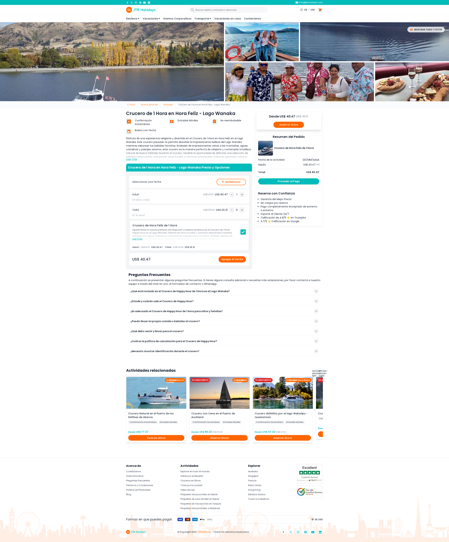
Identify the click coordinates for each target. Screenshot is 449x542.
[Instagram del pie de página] (298, 532)
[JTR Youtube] (144, 2)
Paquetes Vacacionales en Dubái (198, 494)
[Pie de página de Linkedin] (320, 532)
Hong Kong (254, 489)
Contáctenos (252, 18)
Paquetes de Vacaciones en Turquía (200, 503)
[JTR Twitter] (131, 2)
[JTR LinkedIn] (149, 2)
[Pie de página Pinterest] (305, 532)
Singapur (253, 475)
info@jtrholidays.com (311, 2)
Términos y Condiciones (139, 485)
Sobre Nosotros (134, 475)
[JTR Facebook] (127, 2)
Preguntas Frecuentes (138, 480)
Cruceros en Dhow (190, 480)
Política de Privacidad (138, 489)
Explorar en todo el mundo (195, 471)
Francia (252, 480)
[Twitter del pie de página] (290, 532)
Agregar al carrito (232, 259)
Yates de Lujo (187, 489)
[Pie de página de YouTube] (312, 532)
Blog (128, 494)
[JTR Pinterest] (140, 2)
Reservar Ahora (289, 124)
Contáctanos (133, 471)
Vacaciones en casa (228, 18)
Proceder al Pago (289, 181)
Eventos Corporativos (177, 18)
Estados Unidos (256, 494)
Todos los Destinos (258, 498)
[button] (308, 9)
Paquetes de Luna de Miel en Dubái (199, 498)
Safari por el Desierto (191, 475)
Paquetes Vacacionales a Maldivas (200, 508)
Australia (253, 471)
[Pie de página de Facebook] (283, 532)
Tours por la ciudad (191, 485)
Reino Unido (255, 485)
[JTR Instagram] (136, 2)
